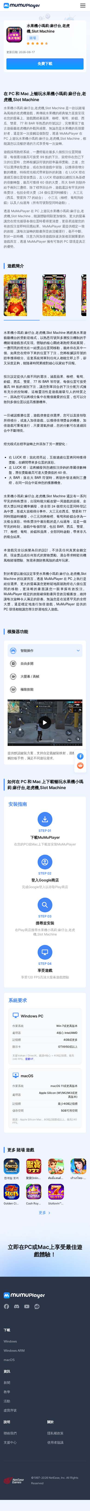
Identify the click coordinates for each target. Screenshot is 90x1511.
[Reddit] (37, 1306)
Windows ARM (14, 1350)
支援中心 (10, 1442)
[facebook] (6, 1306)
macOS (9, 1360)
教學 (7, 1392)
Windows (10, 1341)
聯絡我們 (10, 1433)
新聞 (7, 1382)
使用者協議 (55, 1442)
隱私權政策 (55, 1433)
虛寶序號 (10, 1410)
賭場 (33, 38)
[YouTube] (27, 1306)
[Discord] (16, 1306)
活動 (7, 1401)
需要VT (29, 1059)
